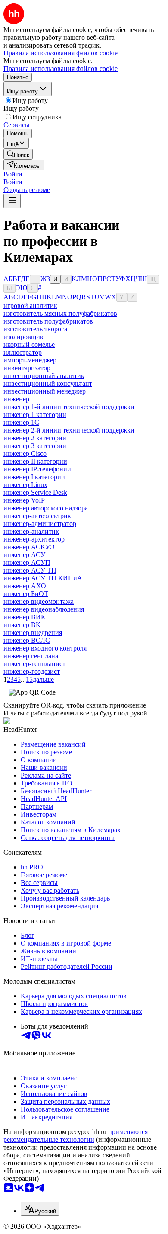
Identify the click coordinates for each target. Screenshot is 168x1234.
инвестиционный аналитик (43, 375)
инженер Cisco (25, 453)
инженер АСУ (24, 554)
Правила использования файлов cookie (60, 68)
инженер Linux (25, 484)
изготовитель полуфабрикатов (48, 321)
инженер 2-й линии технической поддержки (68, 430)
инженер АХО (24, 586)
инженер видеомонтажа (38, 601)
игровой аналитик (30, 305)
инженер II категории (35, 461)
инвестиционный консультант (47, 383)
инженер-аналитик (31, 531)
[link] (18, 154)
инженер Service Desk (35, 492)
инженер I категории (34, 477)
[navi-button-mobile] (12, 201)
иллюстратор (22, 352)
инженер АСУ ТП (29, 570)
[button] (12, 174)
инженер (16, 399)
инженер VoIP (24, 500)
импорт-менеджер (29, 360)
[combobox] (40, 1209)
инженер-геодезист (31, 671)
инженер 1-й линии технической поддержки (68, 406)
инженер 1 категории (34, 414)
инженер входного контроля (45, 648)
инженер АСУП (26, 562)
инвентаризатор (26, 368)
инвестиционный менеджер (44, 391)
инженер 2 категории (34, 438)
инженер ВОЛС (26, 640)
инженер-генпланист (34, 663)
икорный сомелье (29, 344)
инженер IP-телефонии (37, 469)
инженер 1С (21, 422)
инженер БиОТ (25, 593)
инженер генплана (30, 656)
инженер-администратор (39, 523)
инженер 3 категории (34, 445)
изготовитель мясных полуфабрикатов (60, 313)
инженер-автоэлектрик (37, 515)
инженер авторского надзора (45, 508)
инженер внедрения (32, 632)
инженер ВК (21, 624)
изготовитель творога (35, 329)
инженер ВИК (24, 617)
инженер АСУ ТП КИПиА (42, 578)
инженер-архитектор (34, 539)
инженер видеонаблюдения (43, 609)
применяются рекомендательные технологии (75, 1135)
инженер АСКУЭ (29, 547)
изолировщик (23, 336)
